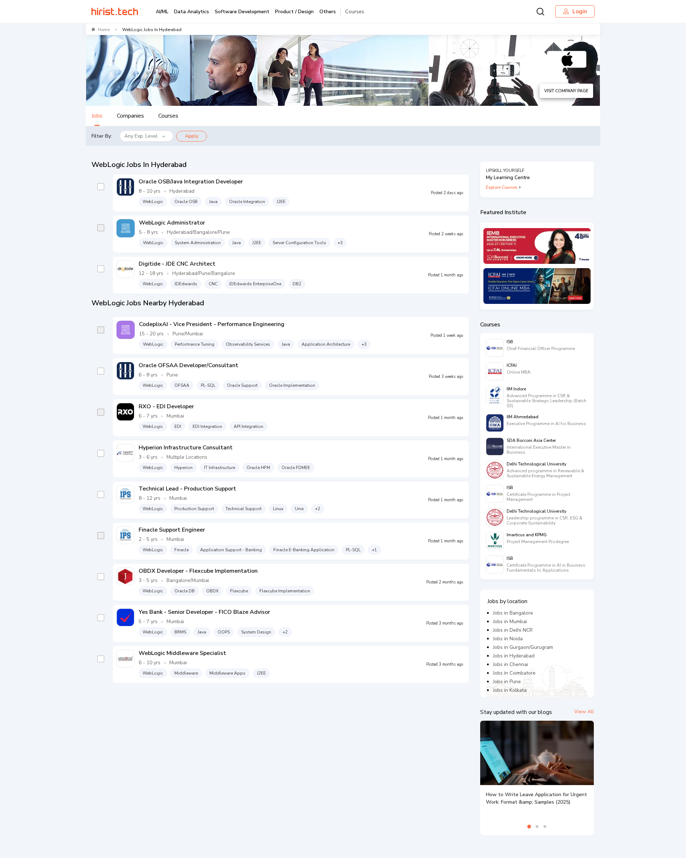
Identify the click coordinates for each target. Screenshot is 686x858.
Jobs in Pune (507, 681)
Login (579, 11)
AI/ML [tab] (162, 11)
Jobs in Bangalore (513, 613)
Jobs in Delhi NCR (513, 630)
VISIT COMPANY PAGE (566, 91)
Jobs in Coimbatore (514, 673)
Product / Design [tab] (294, 11)
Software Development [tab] (242, 11)
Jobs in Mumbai (510, 621)
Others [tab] (327, 11)
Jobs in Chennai (510, 664)
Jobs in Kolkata (510, 690)
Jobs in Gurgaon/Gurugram (523, 647)
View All (584, 711)
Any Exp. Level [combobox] (141, 136)
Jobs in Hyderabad (514, 655)
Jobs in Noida (508, 638)
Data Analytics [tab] (191, 11)
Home (104, 30)
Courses (354, 11)
